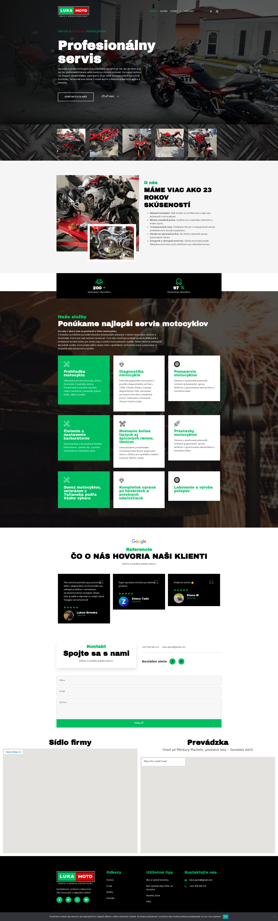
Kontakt (189, 11)
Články (174, 11)
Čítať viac (108, 97)
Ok (225, 916)
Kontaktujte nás (76, 97)
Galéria (164, 11)
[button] (54, 144)
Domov (153, 11)
